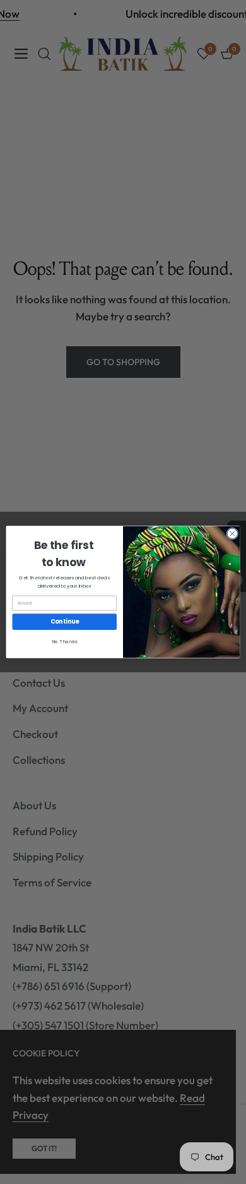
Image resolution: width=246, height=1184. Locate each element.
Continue (64, 622)
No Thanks (64, 641)
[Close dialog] (232, 533)
